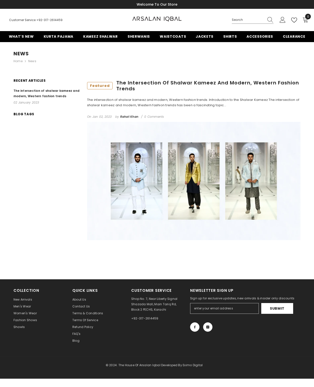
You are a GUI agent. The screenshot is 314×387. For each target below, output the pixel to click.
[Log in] (283, 20)
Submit (277, 308)
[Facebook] (194, 327)
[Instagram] (207, 327)
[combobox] (248, 19)
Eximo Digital (193, 365)
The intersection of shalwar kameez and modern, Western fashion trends (194, 86)
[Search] (253, 20)
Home (18, 61)
